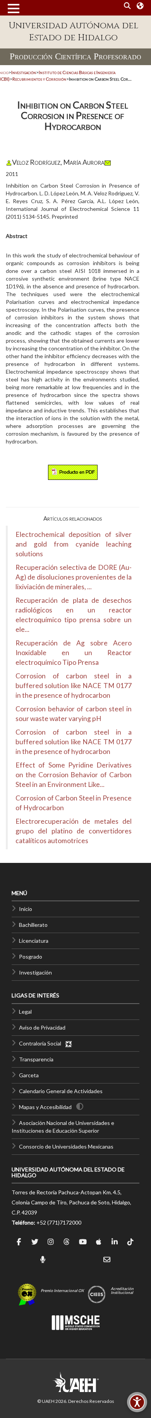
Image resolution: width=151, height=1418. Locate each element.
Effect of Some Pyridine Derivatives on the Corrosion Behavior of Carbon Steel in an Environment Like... (73, 774)
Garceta (29, 1075)
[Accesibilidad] (137, 1402)
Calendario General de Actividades (61, 1091)
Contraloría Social (42, 1043)
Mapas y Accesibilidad (45, 1107)
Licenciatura (33, 940)
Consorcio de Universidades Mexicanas (66, 1146)
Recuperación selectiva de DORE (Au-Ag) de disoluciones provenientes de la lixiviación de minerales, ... (73, 577)
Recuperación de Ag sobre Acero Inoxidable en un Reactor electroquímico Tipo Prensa (73, 652)
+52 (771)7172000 (58, 1222)
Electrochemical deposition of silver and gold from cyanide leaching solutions (73, 544)
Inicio (25, 909)
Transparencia (36, 1059)
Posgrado (30, 956)
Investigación (35, 972)
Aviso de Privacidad (42, 1027)
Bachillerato (33, 924)
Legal (25, 1011)
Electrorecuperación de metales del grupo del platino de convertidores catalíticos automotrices (73, 831)
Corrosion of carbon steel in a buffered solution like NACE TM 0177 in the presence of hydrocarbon (73, 685)
